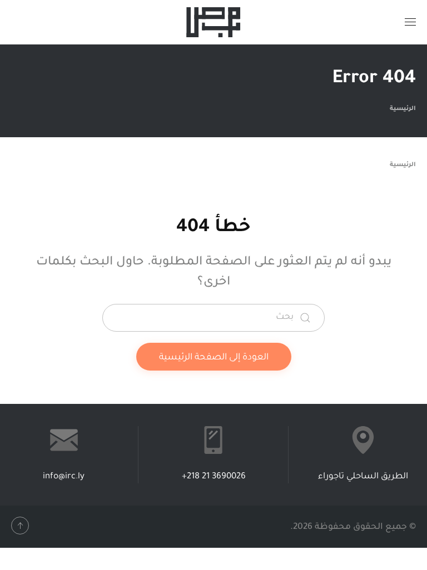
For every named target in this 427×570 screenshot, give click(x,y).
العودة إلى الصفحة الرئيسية (214, 358)
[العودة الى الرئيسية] (213, 22)
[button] (410, 22)
